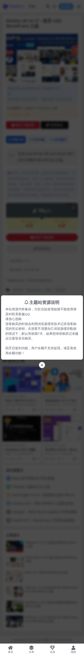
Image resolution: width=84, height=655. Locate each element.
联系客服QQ (21, 314)
